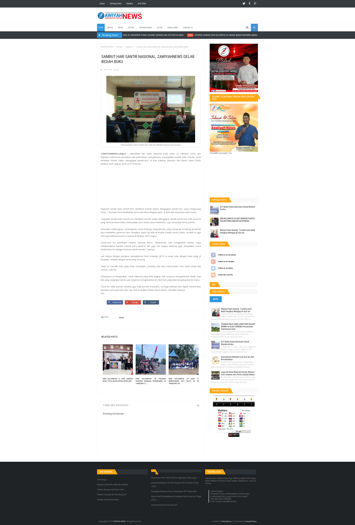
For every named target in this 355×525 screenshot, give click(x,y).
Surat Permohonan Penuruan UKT (164, 505)
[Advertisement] (151, 186)
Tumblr (153, 302)
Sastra (131, 27)
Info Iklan (142, 3)
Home (102, 3)
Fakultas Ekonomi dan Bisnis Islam (110, 490)
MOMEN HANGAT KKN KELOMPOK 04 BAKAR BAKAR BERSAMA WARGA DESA (172, 35)
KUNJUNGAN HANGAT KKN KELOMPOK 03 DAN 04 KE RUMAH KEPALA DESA (251, 35)
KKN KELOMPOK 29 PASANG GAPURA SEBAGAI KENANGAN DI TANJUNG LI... (151, 381)
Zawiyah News (251, 521)
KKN (133, 35)
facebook (249, 3)
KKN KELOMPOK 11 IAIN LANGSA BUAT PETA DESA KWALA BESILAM (118, 380)
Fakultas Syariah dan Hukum (108, 500)
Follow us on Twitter (213, 268)
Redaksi (129, 3)
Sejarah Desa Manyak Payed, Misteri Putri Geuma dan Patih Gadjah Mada (237, 373)
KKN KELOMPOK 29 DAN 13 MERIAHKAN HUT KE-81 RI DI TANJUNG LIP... (184, 381)
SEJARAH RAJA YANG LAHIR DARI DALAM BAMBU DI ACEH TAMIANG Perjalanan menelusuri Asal (238, 326)
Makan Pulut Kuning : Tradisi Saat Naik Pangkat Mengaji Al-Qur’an (237, 231)
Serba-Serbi (173, 27)
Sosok (160, 27)
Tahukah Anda (145, 27)
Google (135, 302)
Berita (110, 27)
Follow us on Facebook (213, 255)
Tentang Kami (115, 3)
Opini (120, 27)
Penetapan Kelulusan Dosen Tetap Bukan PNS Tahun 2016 (173, 491)
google (255, 3)
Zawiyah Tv (188, 27)
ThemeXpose (226, 521)
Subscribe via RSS (213, 275)
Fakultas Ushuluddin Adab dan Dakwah (112, 485)
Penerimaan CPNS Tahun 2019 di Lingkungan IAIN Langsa (174, 478)
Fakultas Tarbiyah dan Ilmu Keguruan (111, 495)
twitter (244, 3)
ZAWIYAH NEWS (119, 521)
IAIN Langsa (102, 480)
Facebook (117, 302)
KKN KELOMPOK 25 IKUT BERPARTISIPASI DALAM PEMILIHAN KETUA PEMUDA (237, 219)
